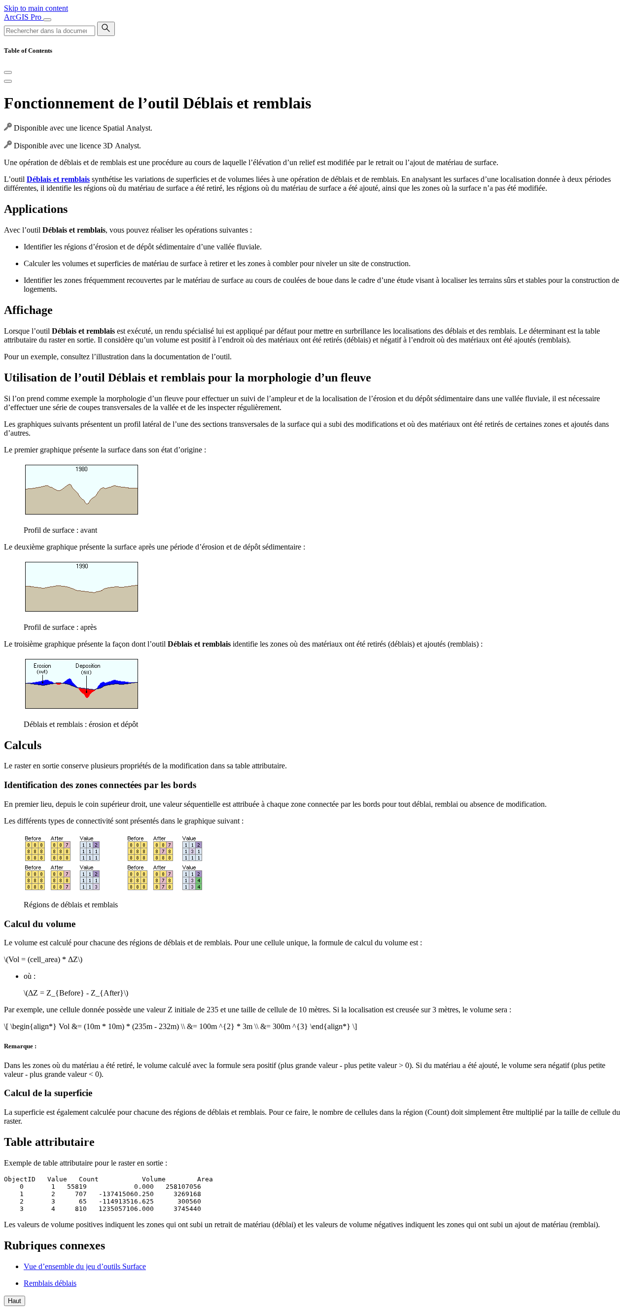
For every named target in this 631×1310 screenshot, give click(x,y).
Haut (14, 1301)
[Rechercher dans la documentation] (106, 29)
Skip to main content (36, 8)
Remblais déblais (50, 1283)
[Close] (8, 72)
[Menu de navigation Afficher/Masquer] (47, 19)
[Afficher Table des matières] (8, 81)
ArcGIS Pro (23, 17)
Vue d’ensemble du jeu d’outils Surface (85, 1266)
